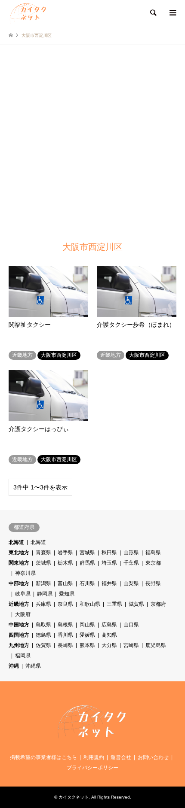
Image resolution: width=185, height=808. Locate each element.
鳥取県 (43, 625)
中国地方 (19, 625)
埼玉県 (109, 563)
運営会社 (121, 757)
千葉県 (131, 563)
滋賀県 (136, 604)
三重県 (114, 604)
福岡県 (23, 656)
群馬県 (87, 563)
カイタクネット (74, 797)
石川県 (87, 583)
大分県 (109, 645)
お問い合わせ (153, 757)
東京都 (153, 563)
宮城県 (87, 553)
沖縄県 (33, 666)
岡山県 (87, 625)
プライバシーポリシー (92, 768)
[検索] (153, 13)
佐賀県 (43, 645)
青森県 (43, 553)
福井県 (109, 583)
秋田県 (109, 553)
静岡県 (44, 594)
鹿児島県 (155, 645)
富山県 (65, 583)
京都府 (158, 604)
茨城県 (43, 563)
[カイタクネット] (28, 13)
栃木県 (65, 563)
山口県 (131, 625)
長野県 (153, 583)
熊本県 (87, 645)
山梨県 (131, 583)
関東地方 (19, 563)
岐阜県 (23, 594)
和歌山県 (90, 604)
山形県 (131, 553)
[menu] (172, 13)
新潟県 (43, 583)
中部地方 (19, 583)
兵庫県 (43, 604)
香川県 (65, 635)
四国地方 (19, 635)
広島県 (109, 625)
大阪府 (23, 614)
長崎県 (65, 645)
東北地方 (19, 553)
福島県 (153, 553)
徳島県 (43, 635)
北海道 (16, 542)
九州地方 (19, 645)
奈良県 (65, 604)
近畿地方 (19, 604)
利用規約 (93, 757)
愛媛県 (87, 635)
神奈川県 (25, 573)
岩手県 (65, 553)
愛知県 (66, 594)
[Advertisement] (92, 141)
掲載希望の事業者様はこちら (43, 757)
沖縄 (14, 666)
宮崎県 (131, 645)
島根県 (65, 625)
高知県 (109, 635)
